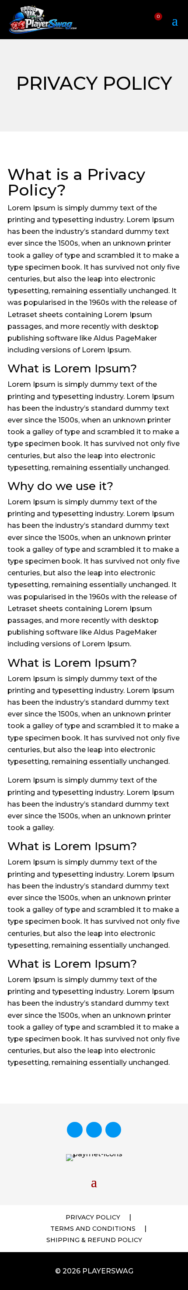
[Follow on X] (113, 1130)
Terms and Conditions (93, 1229)
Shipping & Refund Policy (94, 1240)
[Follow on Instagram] (94, 1130)
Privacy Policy (93, 1217)
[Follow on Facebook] (75, 1130)
